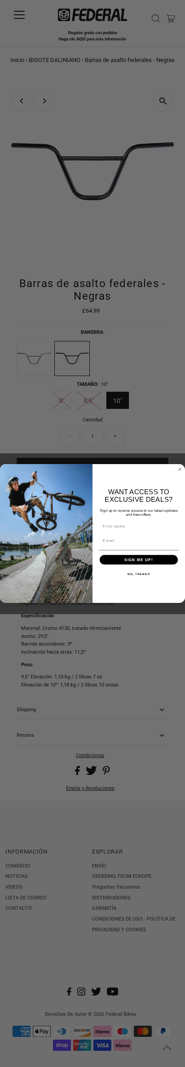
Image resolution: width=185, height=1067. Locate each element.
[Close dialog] (180, 469)
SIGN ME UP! (138, 560)
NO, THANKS (139, 574)
